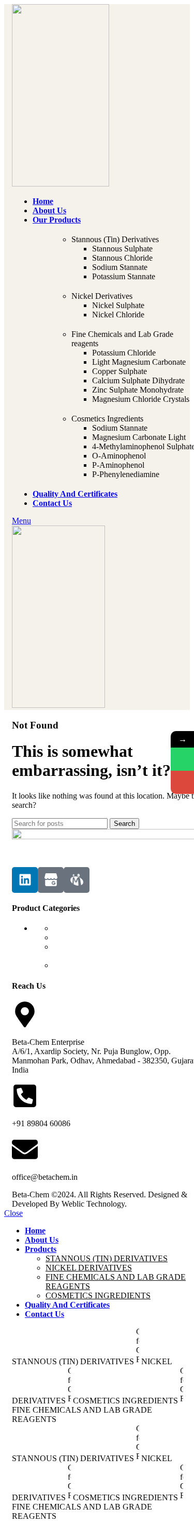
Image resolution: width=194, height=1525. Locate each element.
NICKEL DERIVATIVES (96, 937)
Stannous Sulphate (122, 248)
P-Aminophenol (118, 465)
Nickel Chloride (118, 314)
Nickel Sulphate (118, 305)
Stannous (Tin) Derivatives (115, 239)
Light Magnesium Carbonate (139, 362)
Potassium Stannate (123, 276)
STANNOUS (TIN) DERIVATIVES (114, 928)
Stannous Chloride (122, 257)
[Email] (182, 782)
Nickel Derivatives (101, 296)
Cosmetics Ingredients (107, 418)
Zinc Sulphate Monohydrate (138, 389)
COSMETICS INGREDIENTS (105, 965)
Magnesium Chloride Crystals (140, 399)
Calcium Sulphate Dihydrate (138, 380)
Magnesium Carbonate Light (139, 437)
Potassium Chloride (124, 352)
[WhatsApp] (182, 759)
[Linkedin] (25, 880)
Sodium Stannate (119, 267)
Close (13, 1213)
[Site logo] (60, 183)
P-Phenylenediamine (125, 474)
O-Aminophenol (119, 455)
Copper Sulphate (119, 371)
